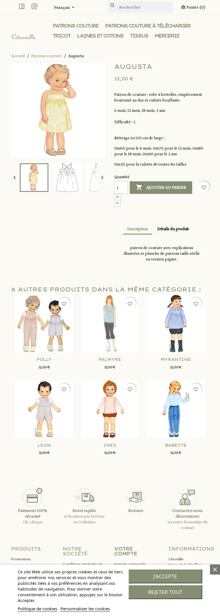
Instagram (34, 6)
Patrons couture (76, 26)
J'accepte (165, 576)
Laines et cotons (100, 36)
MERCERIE (167, 36)
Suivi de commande (130, 564)
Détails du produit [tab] (173, 228)
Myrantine (176, 359)
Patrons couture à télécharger (147, 26)
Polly (44, 359)
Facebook (22, 6)
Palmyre (110, 359)
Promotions (21, 559)
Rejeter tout (165, 592)
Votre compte (125, 551)
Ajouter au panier (161, 187)
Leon (44, 445)
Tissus (139, 36)
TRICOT (61, 36)
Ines (109, 445)
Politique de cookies (37, 608)
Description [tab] (137, 228)
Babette (176, 445)
